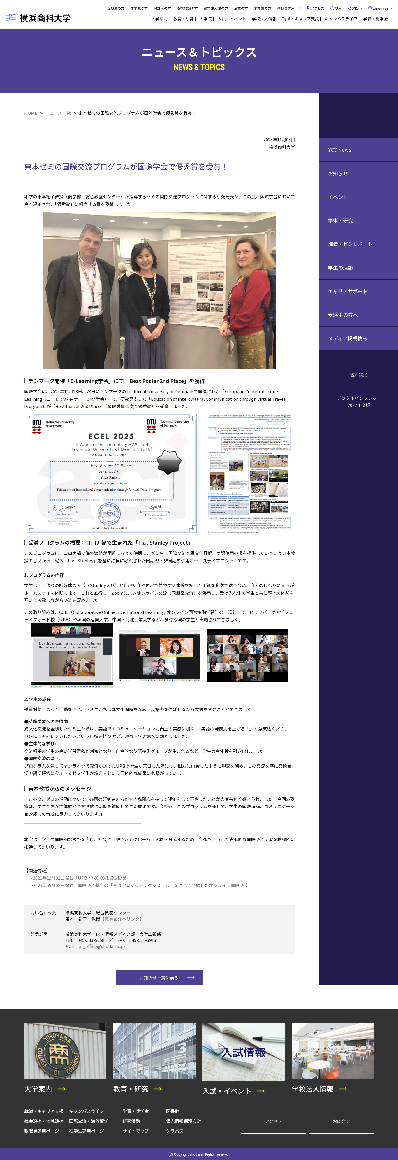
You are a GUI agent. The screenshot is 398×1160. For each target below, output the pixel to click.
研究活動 (131, 1121)
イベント (338, 196)
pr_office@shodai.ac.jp (101, 946)
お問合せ (341, 1121)
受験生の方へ (343, 314)
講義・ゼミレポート (350, 244)
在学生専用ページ (86, 1131)
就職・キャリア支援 (44, 1111)
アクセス (273, 1121)
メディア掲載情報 (347, 338)
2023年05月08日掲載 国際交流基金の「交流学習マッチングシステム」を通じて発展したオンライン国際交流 (140, 885)
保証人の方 (162, 8)
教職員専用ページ (41, 1131)
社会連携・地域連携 (44, 1121)
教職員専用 (286, 8)
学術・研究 (340, 220)
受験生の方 (115, 8)
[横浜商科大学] (38, 19)
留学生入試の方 (216, 8)
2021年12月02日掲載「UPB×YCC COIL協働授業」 (82, 878)
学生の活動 (340, 267)
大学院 (206, 19)
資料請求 (358, 375)
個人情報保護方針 (183, 1121)
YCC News (339, 149)
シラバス (175, 1131)
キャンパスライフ (86, 1111)
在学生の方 (139, 8)
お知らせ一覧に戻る (159, 977)
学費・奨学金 (136, 1111)
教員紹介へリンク (122, 919)
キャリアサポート (348, 291)
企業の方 (241, 8)
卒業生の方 (262, 8)
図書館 (172, 1111)
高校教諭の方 (187, 8)
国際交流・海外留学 (88, 1121)
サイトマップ (136, 1131)
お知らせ (338, 173)
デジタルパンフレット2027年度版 (359, 401)
